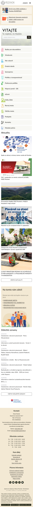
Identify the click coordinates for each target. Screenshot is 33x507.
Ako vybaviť (9, 60)
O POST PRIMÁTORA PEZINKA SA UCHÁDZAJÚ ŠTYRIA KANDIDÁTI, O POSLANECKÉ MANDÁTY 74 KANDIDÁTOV (16, 273)
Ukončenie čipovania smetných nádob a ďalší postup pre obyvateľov (18, 20)
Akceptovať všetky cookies (25, 504)
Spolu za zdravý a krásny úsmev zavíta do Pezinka (16, 155)
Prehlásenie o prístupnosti (17, 472)
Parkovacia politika (11, 83)
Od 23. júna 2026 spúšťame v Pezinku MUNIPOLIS (17, 10)
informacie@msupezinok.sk (18, 430)
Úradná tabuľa (9, 66)
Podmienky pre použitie (16, 474)
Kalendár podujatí (16, 455)
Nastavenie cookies (6, 504)
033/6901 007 (19, 428)
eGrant (7, 94)
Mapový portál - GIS (11, 89)
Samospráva (9, 72)
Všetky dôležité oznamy (16, 394)
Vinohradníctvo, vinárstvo (13, 303)
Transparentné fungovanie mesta (14, 307)
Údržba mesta (9, 111)
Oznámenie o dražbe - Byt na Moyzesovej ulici (15, 360)
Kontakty (8, 122)
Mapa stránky (16, 478)
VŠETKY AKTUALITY (16, 280)
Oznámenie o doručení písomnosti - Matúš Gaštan (16, 365)
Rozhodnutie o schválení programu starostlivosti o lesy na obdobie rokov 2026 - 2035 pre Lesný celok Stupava (16, 372)
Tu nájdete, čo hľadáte (12, 34)
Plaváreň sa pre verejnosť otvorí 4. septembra (15, 225)
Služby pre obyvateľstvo (13, 49)
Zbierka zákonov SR (16, 459)
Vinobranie (8, 55)
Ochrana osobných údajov (16, 470)
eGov (25, 3)
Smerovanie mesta (10, 300)
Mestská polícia (10, 128)
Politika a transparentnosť (13, 77)
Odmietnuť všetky (14, 504)
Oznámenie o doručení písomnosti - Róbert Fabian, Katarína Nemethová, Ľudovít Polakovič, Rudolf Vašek (15, 353)
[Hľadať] (29, 37)
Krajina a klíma (9, 305)
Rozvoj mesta (9, 105)
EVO (16, 461)
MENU (30, 3)
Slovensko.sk (16, 457)
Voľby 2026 (9, 100)
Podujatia (8, 117)
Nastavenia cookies (16, 476)
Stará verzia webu (16, 463)
